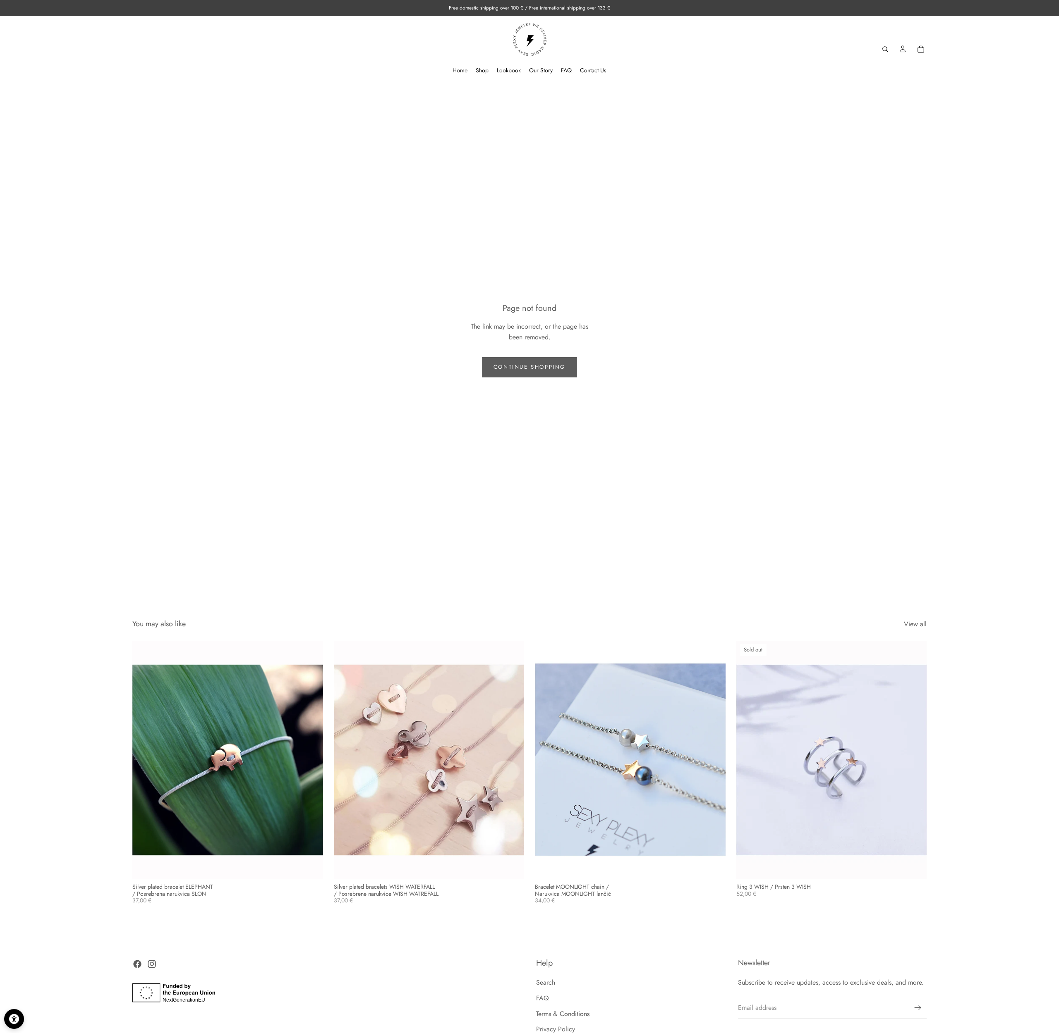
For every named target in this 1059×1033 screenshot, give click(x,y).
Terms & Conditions (562, 1014)
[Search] (885, 49)
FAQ (542, 998)
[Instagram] (152, 964)
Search (545, 983)
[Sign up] (918, 1007)
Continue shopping (529, 367)
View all (915, 624)
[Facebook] (137, 964)
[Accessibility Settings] (14, 1019)
